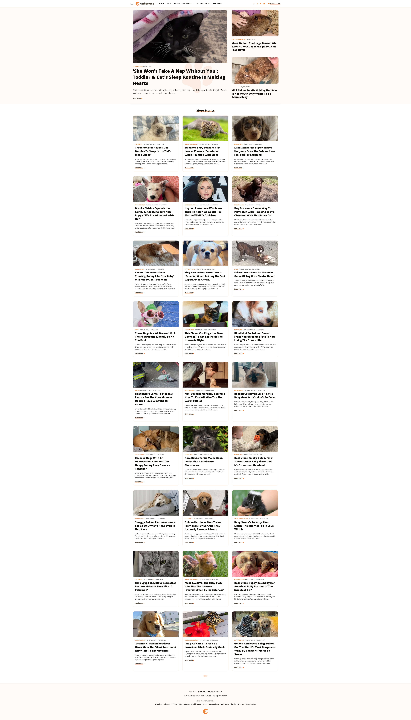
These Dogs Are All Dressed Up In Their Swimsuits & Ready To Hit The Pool (155, 336)
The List (233, 704)
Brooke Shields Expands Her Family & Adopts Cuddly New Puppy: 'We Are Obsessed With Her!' (154, 213)
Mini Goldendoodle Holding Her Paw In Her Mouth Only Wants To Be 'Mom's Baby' (254, 94)
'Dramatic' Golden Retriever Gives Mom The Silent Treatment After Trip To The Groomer (155, 647)
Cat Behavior (137, 66)
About (192, 692)
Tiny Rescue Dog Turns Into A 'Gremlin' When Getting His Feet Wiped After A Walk (205, 276)
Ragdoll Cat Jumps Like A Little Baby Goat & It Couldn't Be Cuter (254, 395)
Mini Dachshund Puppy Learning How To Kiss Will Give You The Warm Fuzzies (205, 397)
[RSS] (264, 4)
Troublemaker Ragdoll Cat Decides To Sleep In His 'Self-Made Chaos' (153, 151)
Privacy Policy (215, 692)
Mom (205, 704)
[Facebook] (254, 4)
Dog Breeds (235, 87)
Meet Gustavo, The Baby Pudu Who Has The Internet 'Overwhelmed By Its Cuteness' (204, 586)
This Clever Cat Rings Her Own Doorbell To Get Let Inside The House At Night (204, 336)
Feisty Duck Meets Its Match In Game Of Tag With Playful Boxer (254, 274)
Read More (137, 98)
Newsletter (275, 4)
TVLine (174, 704)
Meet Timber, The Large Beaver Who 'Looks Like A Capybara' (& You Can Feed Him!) (254, 46)
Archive (201, 692)
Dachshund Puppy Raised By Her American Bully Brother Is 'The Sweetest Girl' (254, 586)
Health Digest (196, 704)
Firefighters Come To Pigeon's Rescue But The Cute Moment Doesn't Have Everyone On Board (154, 399)
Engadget (158, 704)
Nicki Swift (225, 704)
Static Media (194, 696)
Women (241, 704)
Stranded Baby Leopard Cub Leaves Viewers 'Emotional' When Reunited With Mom (202, 151)
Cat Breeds (138, 144)
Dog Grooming (190, 269)
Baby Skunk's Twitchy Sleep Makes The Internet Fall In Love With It (254, 525)
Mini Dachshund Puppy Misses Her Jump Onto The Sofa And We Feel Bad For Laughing (254, 151)
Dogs (161, 3)
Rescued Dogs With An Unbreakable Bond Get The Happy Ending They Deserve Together (152, 463)
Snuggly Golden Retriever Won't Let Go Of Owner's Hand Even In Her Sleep (155, 525)
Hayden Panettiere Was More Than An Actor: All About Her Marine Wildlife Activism (203, 211)
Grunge (187, 704)
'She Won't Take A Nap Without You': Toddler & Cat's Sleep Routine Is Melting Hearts (179, 77)
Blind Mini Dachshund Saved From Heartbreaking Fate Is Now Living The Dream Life (254, 336)
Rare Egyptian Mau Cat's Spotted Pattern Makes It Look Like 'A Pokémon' (155, 586)
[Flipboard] (260, 4)
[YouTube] (257, 4)
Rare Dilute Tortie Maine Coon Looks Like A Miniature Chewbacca (204, 461)
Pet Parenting (203, 3)
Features (217, 3)
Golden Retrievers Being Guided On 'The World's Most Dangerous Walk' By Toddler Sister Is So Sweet (254, 649)
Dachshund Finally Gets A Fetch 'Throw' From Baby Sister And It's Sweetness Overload (253, 461)
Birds (236, 269)
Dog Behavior (239, 205)
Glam (180, 704)
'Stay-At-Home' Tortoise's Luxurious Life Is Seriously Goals (205, 645)
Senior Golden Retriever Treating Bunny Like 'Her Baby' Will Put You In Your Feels (154, 276)
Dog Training (189, 390)
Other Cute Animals (184, 3)
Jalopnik (167, 704)
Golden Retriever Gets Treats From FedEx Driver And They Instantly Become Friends (203, 525)
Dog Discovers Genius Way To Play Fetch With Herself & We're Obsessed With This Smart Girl (254, 211)
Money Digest (214, 704)
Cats (169, 3)
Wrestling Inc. (251, 704)
